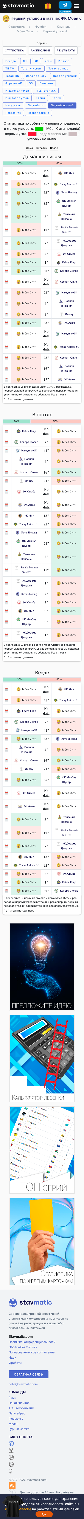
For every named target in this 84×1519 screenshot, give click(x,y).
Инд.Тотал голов (17, 90)
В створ (63, 61)
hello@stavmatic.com (23, 1384)
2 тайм (56, 98)
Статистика (14, 50)
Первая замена (38, 112)
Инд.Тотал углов (17, 98)
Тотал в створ (58, 68)
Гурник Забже (19, 1429)
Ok (44, 1514)
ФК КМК (69, 173)
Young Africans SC (69, 184)
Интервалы (13, 105)
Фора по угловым (65, 75)
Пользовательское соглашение (31, 1352)
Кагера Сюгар (69, 270)
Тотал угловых (31, 68)
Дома (29, 148)
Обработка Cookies (23, 1347)
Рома (12, 1397)
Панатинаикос (19, 1403)
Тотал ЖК (12, 75)
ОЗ (31, 83)
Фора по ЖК (13, 83)
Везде (54, 148)
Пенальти (46, 83)
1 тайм (40, 98)
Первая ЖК (13, 112)
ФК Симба (69, 253)
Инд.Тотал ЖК (46, 90)
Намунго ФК (69, 292)
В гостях (41, 148)
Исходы (10, 61)
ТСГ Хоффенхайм (21, 1408)
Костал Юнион (69, 281)
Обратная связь (28, 1374)
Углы (48, 61)
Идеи (12, 1357)
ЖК (25, 61)
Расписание (40, 50)
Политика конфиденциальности (32, 1342)
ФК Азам (69, 322)
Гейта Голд (69, 262)
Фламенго (16, 1418)
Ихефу (69, 314)
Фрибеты (15, 1362)
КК (36, 61)
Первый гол (36, 105)
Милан (13, 1423)
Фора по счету (36, 75)
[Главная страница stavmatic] (18, 5)
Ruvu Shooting (69, 192)
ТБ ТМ (9, 68)
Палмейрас (17, 1413)
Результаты (66, 50)
